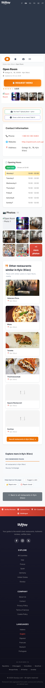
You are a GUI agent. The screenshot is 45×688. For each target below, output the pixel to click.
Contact (23, 601)
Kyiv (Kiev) (11, 64)
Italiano (22, 629)
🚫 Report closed (26, 484)
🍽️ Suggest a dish (31, 480)
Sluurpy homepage (12, 468)
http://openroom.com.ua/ (33, 142)
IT (21, 3)
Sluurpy (22, 582)
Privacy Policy (22, 605)
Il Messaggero (16, 666)
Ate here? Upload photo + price (24, 112)
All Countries (22, 555)
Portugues (22, 651)
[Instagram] (22, 540)
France (22, 564)
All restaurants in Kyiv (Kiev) (16, 464)
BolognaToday (13, 669)
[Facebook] (16, 540)
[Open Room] (7, 96)
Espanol (23, 638)
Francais (22, 643)
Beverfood (38, 666)
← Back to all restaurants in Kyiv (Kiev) (22, 496)
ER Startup (24, 669)
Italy (22, 560)
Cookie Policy (22, 614)
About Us (22, 597)
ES (30, 3)
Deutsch (22, 647)
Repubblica (5, 666)
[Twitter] (28, 540)
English (22, 634)
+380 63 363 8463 (30, 136)
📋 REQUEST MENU (22, 83)
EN (26, 3)
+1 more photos (35, 250)
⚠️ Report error (11, 484)
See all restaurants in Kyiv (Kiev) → (22, 439)
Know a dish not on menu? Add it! (24, 117)
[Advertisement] (22, 28)
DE (38, 3)
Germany (22, 573)
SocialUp (33, 669)
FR (34, 3)
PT (43, 3)
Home (5, 64)
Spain (22, 568)
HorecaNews (28, 666)
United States (22, 577)
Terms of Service (22, 610)
